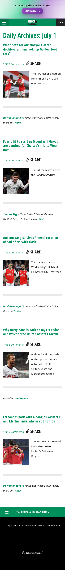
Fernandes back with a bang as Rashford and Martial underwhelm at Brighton (31, 419)
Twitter (17, 122)
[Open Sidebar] (60, 22)
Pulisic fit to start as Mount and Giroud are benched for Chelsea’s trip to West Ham (30, 145)
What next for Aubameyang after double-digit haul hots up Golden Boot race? (30, 49)
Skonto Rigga (11, 214)
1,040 (13, 431)
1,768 (13, 252)
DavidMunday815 (13, 118)
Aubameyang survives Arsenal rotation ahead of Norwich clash (30, 239)
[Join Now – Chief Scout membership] (32, 9)
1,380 (13, 64)
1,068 (13, 344)
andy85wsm (22, 398)
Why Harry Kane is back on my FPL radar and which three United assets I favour (31, 331)
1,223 (13, 160)
